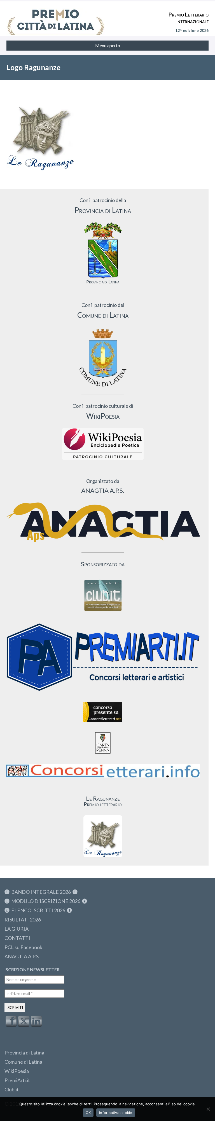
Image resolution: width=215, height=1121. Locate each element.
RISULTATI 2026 (22, 919)
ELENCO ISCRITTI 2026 (38, 910)
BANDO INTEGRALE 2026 (41, 892)
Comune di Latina (23, 1062)
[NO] (208, 1109)
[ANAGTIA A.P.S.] (103, 522)
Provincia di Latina (24, 1052)
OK (88, 1112)
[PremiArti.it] (103, 693)
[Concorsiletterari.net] (102, 723)
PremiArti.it (17, 1080)
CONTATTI (17, 938)
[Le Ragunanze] (103, 836)
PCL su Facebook (23, 947)
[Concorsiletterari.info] (103, 778)
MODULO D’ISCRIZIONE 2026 (46, 901)
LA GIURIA (16, 929)
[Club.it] (103, 595)
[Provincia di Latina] (103, 250)
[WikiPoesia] (103, 444)
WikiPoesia (16, 1071)
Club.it (11, 1089)
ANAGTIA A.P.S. (22, 956)
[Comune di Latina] (103, 358)
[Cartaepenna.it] (103, 755)
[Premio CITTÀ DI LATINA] (55, 16)
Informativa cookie (115, 1112)
